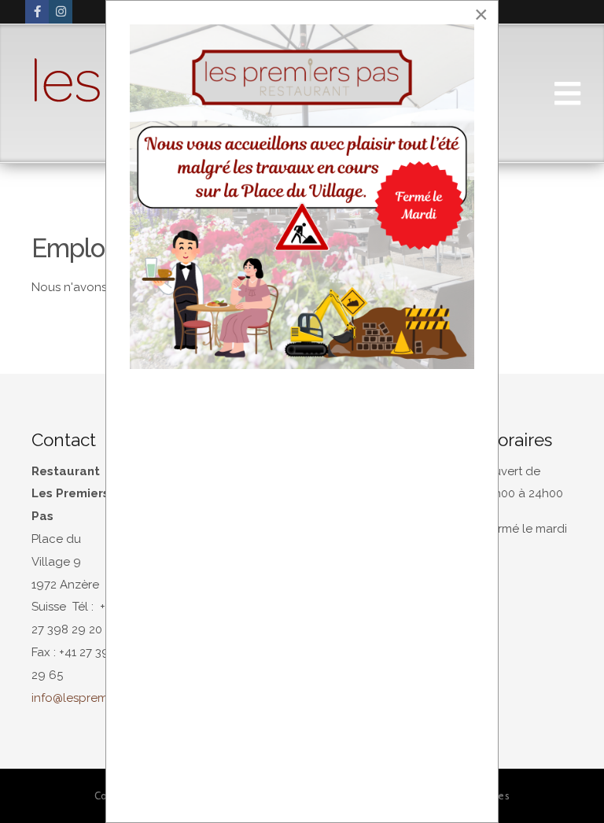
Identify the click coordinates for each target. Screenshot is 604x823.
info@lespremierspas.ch (97, 698)
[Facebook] (37, 12)
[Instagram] (60, 12)
